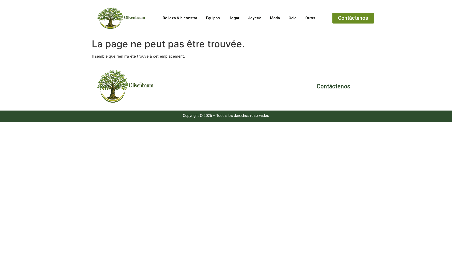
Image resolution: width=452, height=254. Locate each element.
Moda (275, 18)
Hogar (234, 18)
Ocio (293, 18)
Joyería (254, 18)
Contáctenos (333, 86)
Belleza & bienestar (180, 18)
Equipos (213, 18)
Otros (310, 18)
